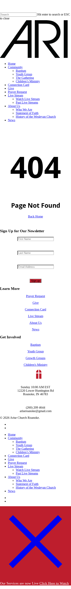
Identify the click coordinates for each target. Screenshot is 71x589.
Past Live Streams (27, 473)
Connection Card (35, 309)
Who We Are (24, 480)
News (35, 329)
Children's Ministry (36, 364)
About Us (35, 322)
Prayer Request (35, 296)
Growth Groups (35, 358)
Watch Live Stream (28, 470)
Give (36, 302)
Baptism (35, 344)
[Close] (35, 576)
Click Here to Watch (54, 583)
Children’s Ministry (28, 452)
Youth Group (35, 351)
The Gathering (25, 448)
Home (12, 434)
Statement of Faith (27, 484)
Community (15, 438)
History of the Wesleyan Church (36, 487)
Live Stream (35, 316)
